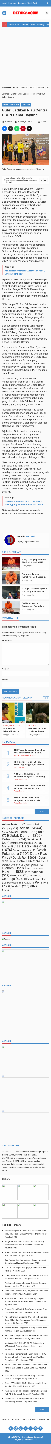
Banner (24, 24)
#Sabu (41, 87)
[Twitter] (25, 1428)
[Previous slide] (44, 697)
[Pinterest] (40, 1428)
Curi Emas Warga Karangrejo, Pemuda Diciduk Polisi (32, 606)
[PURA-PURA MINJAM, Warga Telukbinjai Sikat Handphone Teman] (13, 713)
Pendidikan (29, 883)
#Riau (32, 87)
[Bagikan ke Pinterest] (23, 128)
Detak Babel (10, 832)
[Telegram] (35, 1428)
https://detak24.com (34, 513)
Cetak (43, 121)
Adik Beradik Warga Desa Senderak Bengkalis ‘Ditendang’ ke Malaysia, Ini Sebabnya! (29, 777)
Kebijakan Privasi (29, 1419)
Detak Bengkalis (20, 779)
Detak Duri (14, 839)
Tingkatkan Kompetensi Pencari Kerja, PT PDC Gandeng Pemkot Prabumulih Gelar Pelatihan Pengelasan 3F (25, 1357)
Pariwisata (15, 882)
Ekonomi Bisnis (20, 767)
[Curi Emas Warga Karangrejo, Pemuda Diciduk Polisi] (11, 607)
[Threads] (20, 1428)
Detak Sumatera (32, 861)
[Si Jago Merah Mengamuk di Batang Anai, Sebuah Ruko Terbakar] (11, 592)
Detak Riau (14, 104)
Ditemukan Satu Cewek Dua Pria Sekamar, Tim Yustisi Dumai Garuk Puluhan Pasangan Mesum (30, 788)
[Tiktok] (30, 1428)
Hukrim (33, 756)
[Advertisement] (25, 56)
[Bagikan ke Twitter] (10, 128)
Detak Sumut (33, 864)
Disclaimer (15, 1419)
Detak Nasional (24, 848)
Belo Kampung (37, 24)
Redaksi (30, 536)
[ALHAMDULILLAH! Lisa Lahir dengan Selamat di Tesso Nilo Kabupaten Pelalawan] (37, 713)
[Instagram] (15, 1428)
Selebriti (19, 886)
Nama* (5, 669)
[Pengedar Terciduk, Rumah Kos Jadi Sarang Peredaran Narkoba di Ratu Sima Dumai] (11, 577)
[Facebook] (10, 1428)
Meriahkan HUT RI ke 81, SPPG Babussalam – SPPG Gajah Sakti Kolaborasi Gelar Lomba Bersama (25, 1346)
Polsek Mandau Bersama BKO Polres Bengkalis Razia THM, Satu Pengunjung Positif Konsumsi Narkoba (26, 1320)
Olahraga (26, 104)
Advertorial (13, 24)
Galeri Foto (38, 868)
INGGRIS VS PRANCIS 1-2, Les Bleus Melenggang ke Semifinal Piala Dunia (23, 503)
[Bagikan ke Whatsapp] (16, 128)
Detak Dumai (14, 725)
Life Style (35, 876)
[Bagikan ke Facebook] (4, 128)
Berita (5, 104)
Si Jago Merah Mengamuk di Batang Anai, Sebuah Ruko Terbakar (34, 591)
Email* (5, 679)
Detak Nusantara (24, 850)
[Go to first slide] (47, 697)
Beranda (5, 1419)
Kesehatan (19, 875)
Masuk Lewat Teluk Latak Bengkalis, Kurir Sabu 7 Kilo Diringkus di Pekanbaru (27, 800)
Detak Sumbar (12, 864)
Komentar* (7, 640)
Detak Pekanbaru (24, 852)
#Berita (24, 87)
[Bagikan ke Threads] (29, 128)
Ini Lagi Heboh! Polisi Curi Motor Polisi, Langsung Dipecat (24, 272)
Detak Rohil (25, 857)
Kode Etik (41, 1419)
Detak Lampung (21, 842)
